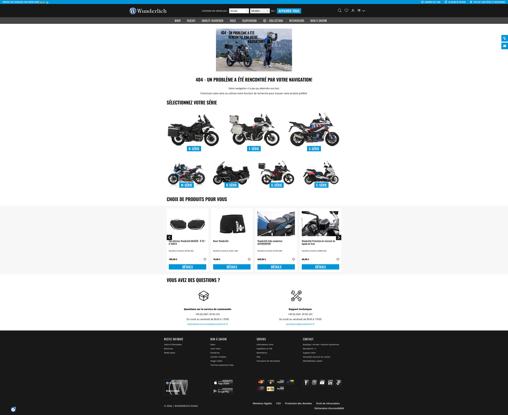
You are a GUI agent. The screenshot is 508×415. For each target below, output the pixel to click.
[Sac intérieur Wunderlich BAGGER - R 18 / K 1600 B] (187, 223)
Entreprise (215, 352)
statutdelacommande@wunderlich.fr (207, 324)
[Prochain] (338, 237)
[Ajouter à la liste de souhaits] (205, 259)
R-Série (194, 148)
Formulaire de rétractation (268, 361)
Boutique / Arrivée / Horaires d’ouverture (321, 344)
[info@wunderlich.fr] (504, 46)
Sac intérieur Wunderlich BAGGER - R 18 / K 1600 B (187, 243)
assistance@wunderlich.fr (300, 324)
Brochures (168, 348)
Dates (212, 344)
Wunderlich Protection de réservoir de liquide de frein (318, 243)
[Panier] (376, 10)
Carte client (215, 348)
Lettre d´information (173, 344)
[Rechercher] (339, 10)
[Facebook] (306, 383)
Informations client (265, 344)
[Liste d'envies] (346, 10)
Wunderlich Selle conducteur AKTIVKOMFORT (269, 243)
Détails (187, 266)
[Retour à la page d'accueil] (148, 10)
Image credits (216, 361)
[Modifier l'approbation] (14, 409)
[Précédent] (169, 237)
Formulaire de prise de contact (316, 357)
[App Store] (221, 383)
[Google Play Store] (221, 391)
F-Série (254, 148)
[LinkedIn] (330, 383)
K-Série (231, 185)
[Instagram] (314, 383)
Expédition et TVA (264, 348)
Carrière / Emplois (218, 357)
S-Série (314, 148)
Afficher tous (289, 10)
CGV (278, 403)
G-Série (276, 185)
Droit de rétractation (328, 403)
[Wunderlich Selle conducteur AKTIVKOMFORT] (276, 223)
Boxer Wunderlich (220, 241)
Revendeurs (262, 352)
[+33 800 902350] (504, 38)
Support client (309, 352)
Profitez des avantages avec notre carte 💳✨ (24, 2)
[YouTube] (322, 383)
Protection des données (298, 403)
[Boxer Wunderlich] (232, 223)
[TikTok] (338, 383)
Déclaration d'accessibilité (329, 408)
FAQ (258, 357)
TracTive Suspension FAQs (222, 365)
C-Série (321, 185)
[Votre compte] (353, 10)
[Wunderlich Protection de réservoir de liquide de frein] (320, 223)
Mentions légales (262, 403)
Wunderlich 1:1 (309, 348)
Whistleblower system (312, 361)
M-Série (186, 185)
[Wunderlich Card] (176, 387)
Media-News (169, 352)
